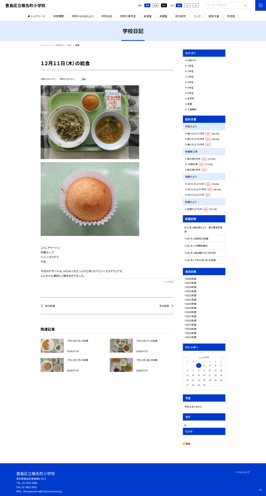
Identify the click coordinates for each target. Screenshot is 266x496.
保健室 (163, 16)
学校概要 (58, 16)
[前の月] (185, 357)
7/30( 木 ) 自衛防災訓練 (196, 238)
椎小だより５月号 (198, 144)
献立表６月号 (201, 158)
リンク (197, 16)
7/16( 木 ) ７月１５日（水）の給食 (200, 260)
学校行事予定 (128, 16)
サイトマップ (243, 472)
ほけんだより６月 (203, 183)
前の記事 (50, 306)
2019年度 (191, 308)
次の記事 (164, 306)
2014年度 (191, 329)
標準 (179, 5)
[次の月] (222, 357)
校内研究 (180, 16)
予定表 (231, 16)
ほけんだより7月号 (204, 189)
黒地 (164, 5)
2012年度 (191, 337)
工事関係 (192, 109)
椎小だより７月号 (203, 133)
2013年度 (191, 333)
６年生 (190, 93)
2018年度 (191, 312)
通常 (147, 5)
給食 (189, 103)
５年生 (190, 87)
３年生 (190, 76)
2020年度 (191, 304)
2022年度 (191, 295)
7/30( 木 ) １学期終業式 (196, 245)
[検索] (244, 5)
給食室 (148, 16)
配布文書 (214, 16)
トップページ (38, 16)
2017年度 (191, 316)
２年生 (190, 71)
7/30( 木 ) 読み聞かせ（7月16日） (200, 252)
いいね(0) (169, 281)
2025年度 (191, 283)
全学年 (190, 98)
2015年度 (191, 324)
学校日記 (107, 16)
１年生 (190, 65)
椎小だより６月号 (203, 138)
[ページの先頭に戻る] (260, 490)
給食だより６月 (202, 209)
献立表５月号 (196, 169)
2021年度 (191, 299)
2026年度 (191, 279)
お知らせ (191, 60)
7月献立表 (200, 164)
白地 (155, 5)
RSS (188, 443)
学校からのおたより (83, 16)
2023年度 (191, 291)
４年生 (190, 82)
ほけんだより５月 (198, 194)
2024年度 (191, 287)
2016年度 (191, 320)
